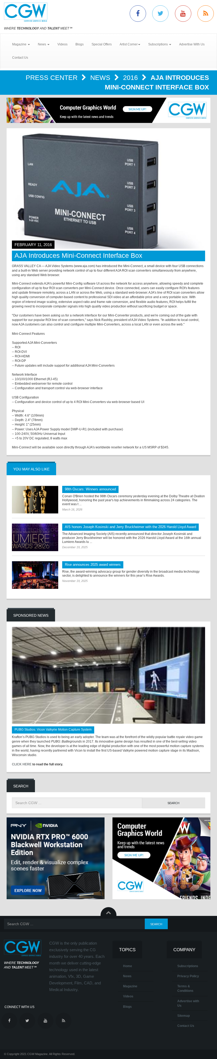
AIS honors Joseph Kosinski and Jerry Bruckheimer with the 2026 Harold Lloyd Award (130, 527)
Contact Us (20, 57)
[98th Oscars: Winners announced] (35, 499)
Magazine (130, 986)
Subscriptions (187, 966)
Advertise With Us (192, 44)
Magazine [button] (19, 44)
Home (127, 966)
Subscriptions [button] (158, 44)
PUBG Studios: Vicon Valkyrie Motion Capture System (53, 729)
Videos (62, 44)
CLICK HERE (21, 764)
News (101, 77)
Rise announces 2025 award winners (93, 565)
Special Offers (102, 44)
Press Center (52, 77)
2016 (131, 77)
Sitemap (183, 1016)
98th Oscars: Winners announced (90, 489)
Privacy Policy (188, 976)
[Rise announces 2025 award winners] (35, 575)
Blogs (79, 44)
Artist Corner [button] (129, 44)
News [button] (42, 44)
